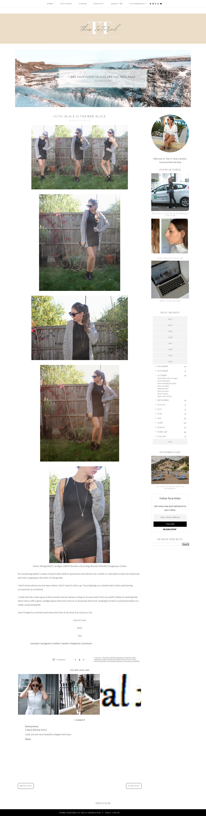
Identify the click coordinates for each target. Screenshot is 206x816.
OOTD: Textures (162, 394)
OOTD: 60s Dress (162, 391)
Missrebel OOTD (162, 389)
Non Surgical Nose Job (170, 258)
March (161, 427)
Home (50, 4)
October (162, 375)
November (162, 371)
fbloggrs (127, 658)
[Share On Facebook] (75, 659)
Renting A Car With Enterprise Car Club (170, 214)
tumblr (65, 643)
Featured (66, 4)
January (161, 436)
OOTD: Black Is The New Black (167, 378)
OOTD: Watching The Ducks (166, 383)
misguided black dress (111, 659)
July (159, 409)
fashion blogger (116, 658)
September (163, 400)
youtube (34, 643)
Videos (83, 4)
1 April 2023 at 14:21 (36, 729)
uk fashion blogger (115, 661)
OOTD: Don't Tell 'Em (164, 396)
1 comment (60, 660)
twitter (56, 643)
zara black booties (131, 661)
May (159, 418)
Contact (99, 4)
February (162, 432)
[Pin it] (83, 659)
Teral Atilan (126, 659)
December (162, 366)
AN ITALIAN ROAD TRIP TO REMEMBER (170, 487)
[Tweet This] (79, 659)
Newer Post (26, 786)
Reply (28, 738)
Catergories (137, 4)
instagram (46, 643)
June (159, 413)
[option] (103, 78)
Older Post (133, 786)
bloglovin (75, 643)
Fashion (105, 658)
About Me (117, 4)
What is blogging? (170, 301)
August (161, 404)
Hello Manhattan (91, 812)
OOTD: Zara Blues (163, 386)
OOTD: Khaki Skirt (163, 381)
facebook (87, 643)
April (160, 423)
